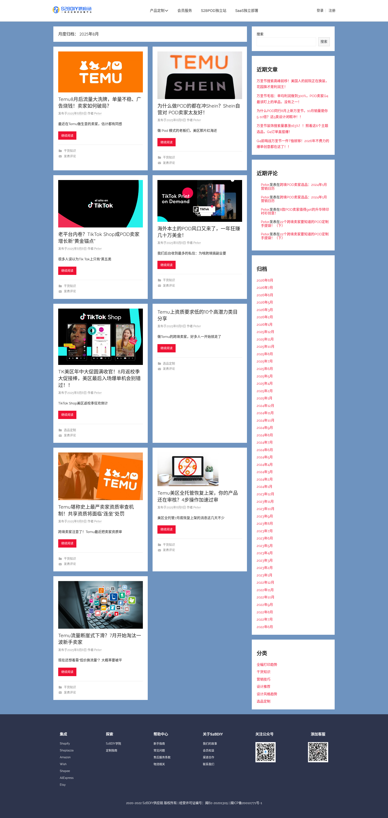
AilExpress (67, 777)
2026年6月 (265, 295)
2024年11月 (265, 413)
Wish (63, 764)
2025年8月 (265, 354)
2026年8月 (265, 280)
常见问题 (159, 750)
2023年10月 (265, 509)
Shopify (65, 743)
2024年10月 (265, 420)
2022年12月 (265, 582)
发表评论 (70, 156)
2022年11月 (265, 590)
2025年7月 (265, 361)
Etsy (63, 784)
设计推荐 (263, 687)
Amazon (65, 757)
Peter (98, 113)
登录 (320, 10)
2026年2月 (265, 317)
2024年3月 (265, 472)
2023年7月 (265, 531)
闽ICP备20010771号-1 (246, 803)
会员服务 (184, 10)
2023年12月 (265, 494)
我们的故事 (210, 743)
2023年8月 (265, 524)
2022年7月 (265, 619)
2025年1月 (264, 398)
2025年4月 (265, 383)
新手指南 (159, 743)
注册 (332, 10)
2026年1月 (265, 325)
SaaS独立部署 (246, 10)
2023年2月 (265, 568)
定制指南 (111, 750)
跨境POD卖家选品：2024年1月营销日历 (294, 187)
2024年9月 (265, 428)
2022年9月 (265, 605)
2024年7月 (265, 442)
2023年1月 (264, 575)
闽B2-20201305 (216, 803)
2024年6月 (265, 450)
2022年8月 (265, 612)
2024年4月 (265, 465)
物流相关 (159, 764)
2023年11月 (265, 502)
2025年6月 (265, 369)
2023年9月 (265, 516)
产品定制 (157, 10)
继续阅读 (67, 135)
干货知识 (70, 151)
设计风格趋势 (267, 694)
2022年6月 (265, 627)
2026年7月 (265, 288)
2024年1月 (264, 487)
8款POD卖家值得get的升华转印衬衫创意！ (295, 211)
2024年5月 (265, 457)
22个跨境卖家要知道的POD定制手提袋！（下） (295, 224)
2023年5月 (265, 546)
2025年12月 (265, 332)
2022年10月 (265, 597)
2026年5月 (265, 302)
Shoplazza (67, 750)
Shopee (65, 771)
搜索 (260, 34)
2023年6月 (265, 538)
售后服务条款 (162, 757)
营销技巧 (263, 679)
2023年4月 (265, 553)
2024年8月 (265, 435)
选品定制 (70, 430)
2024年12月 (265, 406)
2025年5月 (265, 376)
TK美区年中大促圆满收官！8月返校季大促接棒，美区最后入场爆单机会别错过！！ (99, 378)
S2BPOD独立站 (213, 10)
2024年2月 (265, 479)
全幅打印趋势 (267, 665)
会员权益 (208, 750)
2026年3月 (265, 310)
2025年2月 (265, 391)
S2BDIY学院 (113, 743)
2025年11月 (265, 339)
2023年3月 (265, 560)
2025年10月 (265, 347)
